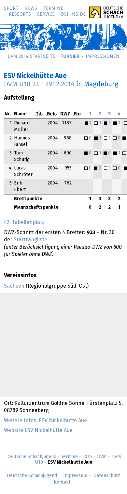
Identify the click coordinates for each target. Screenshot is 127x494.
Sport (11, 8)
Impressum (75, 475)
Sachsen (14, 286)
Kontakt (62, 482)
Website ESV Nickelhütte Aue (38, 430)
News (30, 8)
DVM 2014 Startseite (31, 56)
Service (46, 14)
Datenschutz (106, 475)
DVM (102, 456)
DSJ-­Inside (73, 14)
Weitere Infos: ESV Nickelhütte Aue (45, 420)
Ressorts (20, 14)
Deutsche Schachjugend (31, 456)
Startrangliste (30, 239)
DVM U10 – (39, 84)
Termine (53, 8)
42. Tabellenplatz (24, 222)
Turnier (70, 56)
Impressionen (103, 56)
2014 (87, 456)
